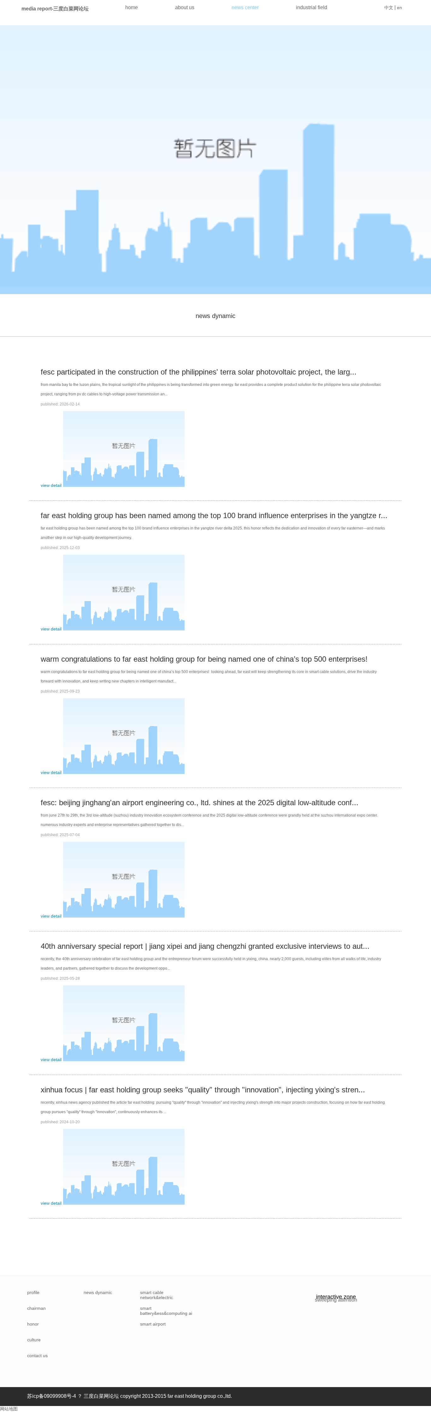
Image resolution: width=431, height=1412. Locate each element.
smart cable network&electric (156, 1295)
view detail (51, 485)
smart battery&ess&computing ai (166, 1311)
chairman (36, 1308)
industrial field (311, 7)
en (399, 7)
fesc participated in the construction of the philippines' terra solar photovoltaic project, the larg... (199, 372)
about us (184, 7)
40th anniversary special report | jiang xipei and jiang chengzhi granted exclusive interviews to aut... (205, 946)
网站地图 (9, 1408)
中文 (388, 7)
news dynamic (215, 315)
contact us (37, 1355)
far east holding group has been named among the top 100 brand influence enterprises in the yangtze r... (214, 515)
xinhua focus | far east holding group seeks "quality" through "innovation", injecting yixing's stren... (203, 1089)
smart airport (153, 1323)
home (131, 7)
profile (33, 1292)
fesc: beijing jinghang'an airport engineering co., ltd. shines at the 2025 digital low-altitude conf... (199, 802)
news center (245, 7)
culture (34, 1339)
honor (33, 1323)
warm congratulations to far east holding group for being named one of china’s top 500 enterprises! (204, 659)
